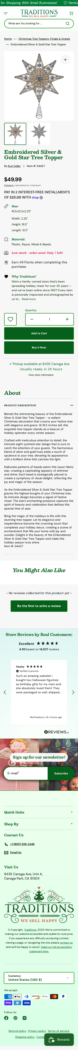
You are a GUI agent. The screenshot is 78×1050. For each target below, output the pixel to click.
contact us (66, 942)
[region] (39, 692)
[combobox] (39, 23)
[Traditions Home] (39, 13)
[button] (5, 13)
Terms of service (58, 1031)
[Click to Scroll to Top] (70, 1026)
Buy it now (39, 347)
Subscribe (61, 773)
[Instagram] (24, 1018)
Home (8, 39)
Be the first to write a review (39, 606)
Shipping (9, 185)
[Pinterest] (15, 1018)
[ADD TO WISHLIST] (10, 319)
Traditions (30, 930)
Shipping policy (25, 1037)
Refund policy (17, 1031)
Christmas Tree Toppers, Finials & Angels (44, 39)
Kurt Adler (14, 166)
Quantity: (31, 310)
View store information (41, 375)
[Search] (68, 23)
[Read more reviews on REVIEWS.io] (56, 732)
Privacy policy (37, 1031)
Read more (29, 299)
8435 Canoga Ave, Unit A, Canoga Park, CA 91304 (23, 876)
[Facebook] (6, 1018)
